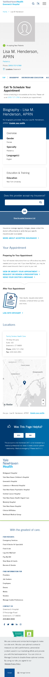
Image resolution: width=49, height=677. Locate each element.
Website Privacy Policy (12, 664)
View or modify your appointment (20, 271)
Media (5, 592)
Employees (7, 583)
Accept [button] (9, 673)
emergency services (10, 540)
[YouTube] (12, 625)
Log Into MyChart (12, 313)
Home (5, 12)
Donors (5, 587)
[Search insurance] (41, 202)
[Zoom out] (43, 403)
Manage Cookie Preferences (13, 600)
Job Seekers (7, 579)
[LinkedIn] (16, 625)
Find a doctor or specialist (13, 544)
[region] (24, 383)
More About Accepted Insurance (20, 238)
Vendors (6, 596)
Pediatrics (6, 61)
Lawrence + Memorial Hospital (14, 485)
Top (3, 78)
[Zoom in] (43, 400)
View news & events (10, 561)
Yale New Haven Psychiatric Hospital (16, 490)
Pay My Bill (7, 557)
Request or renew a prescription (20, 274)
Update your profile (17, 123)
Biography (14, 78)
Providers (6, 575)
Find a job (7, 549)
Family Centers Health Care (16, 336)
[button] (24, 673)
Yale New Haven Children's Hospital (16, 477)
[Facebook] (4, 625)
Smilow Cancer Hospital (11, 494)
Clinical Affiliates (9, 510)
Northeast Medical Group (12, 514)
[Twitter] (8, 625)
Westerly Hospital (9, 502)
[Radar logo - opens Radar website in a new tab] (8, 404)
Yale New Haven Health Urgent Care (16, 498)
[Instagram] (20, 625)
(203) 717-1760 (14, 65)
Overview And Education (32, 78)
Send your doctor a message (18, 277)
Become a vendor (9, 565)
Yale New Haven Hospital (12, 506)
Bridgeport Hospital (10, 473)
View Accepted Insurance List (24, 218)
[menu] (44, 3)
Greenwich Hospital (10, 481)
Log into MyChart (9, 553)
